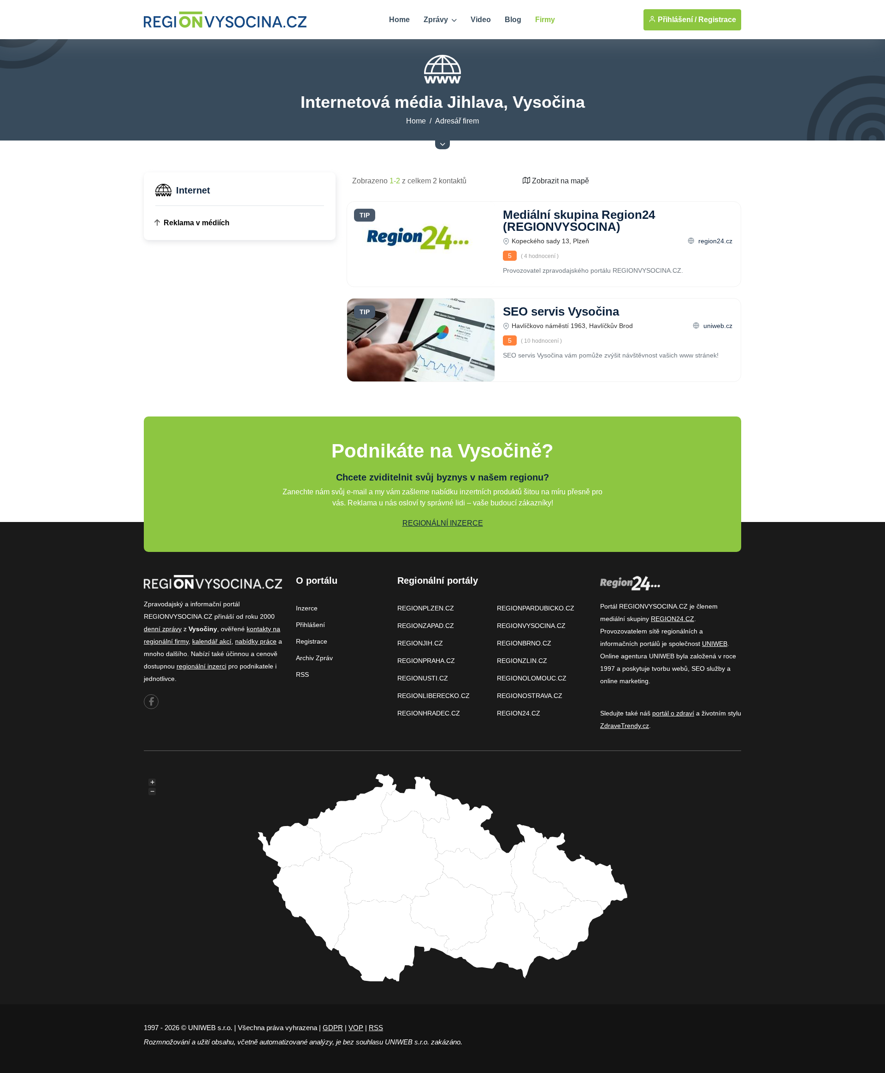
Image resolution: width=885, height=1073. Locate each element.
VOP (355, 1028)
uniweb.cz (717, 325)
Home (399, 19)
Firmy (545, 19)
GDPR (333, 1028)
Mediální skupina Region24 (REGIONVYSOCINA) (579, 220)
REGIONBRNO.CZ (524, 643)
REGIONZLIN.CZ (522, 660)
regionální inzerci (201, 666)
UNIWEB (714, 643)
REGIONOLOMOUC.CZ (531, 678)
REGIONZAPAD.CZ (425, 625)
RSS (302, 674)
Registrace (717, 19)
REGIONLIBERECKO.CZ (433, 695)
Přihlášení (310, 624)
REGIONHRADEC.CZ (428, 713)
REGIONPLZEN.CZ (425, 608)
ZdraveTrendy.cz (624, 725)
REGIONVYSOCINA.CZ (531, 625)
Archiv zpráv (314, 658)
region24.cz (714, 241)
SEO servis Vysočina (561, 311)
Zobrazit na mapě (559, 181)
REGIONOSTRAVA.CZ (529, 695)
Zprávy (437, 19)
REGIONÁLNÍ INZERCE (442, 523)
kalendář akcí (211, 641)
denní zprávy (163, 629)
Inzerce (307, 608)
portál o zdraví (673, 713)
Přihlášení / (676, 19)
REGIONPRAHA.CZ (426, 660)
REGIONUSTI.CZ (422, 678)
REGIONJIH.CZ (420, 643)
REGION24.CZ (518, 713)
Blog (513, 19)
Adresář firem (457, 121)
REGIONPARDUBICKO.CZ (535, 608)
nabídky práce (256, 641)
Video (481, 19)
